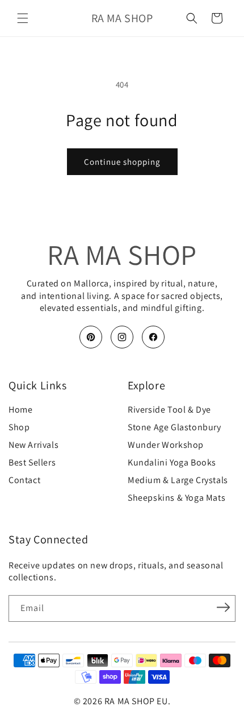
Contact (24, 480)
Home (20, 409)
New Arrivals (33, 445)
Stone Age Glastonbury (174, 427)
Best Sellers (32, 462)
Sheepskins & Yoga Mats (176, 497)
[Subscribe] (223, 607)
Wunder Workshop (166, 445)
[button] (22, 18)
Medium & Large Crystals (178, 480)
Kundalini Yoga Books (172, 462)
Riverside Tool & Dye (169, 409)
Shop (19, 427)
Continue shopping (122, 161)
